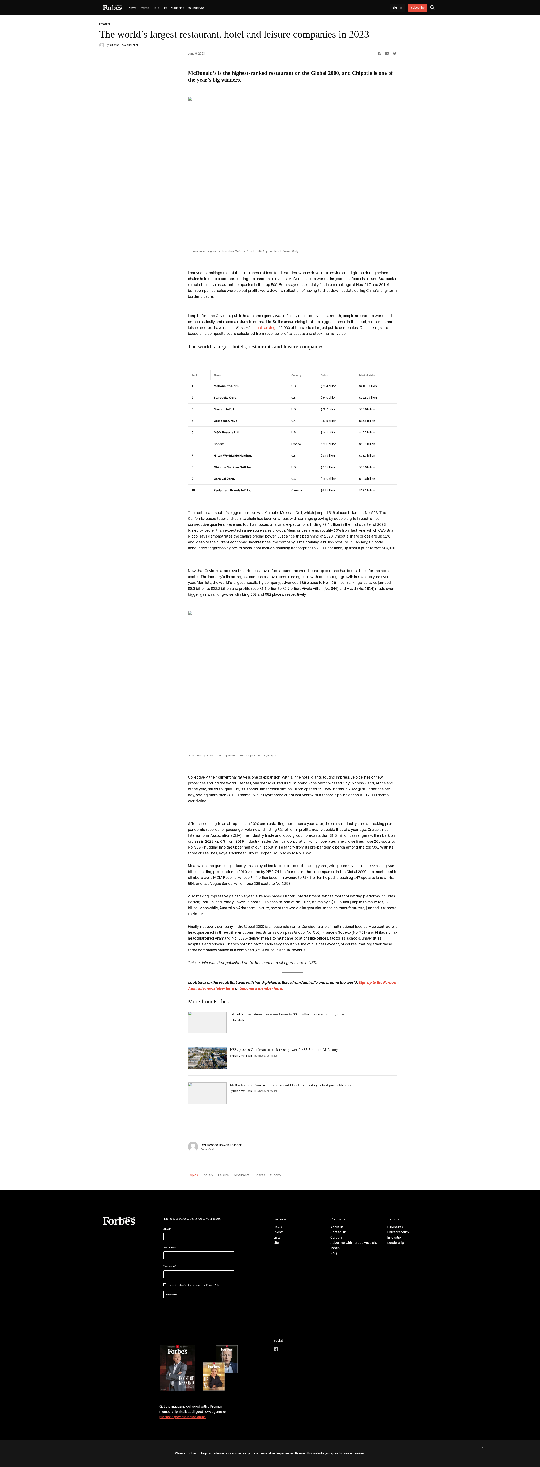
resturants (242, 1175)
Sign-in (397, 7)
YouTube (309, 1349)
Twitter (301, 1349)
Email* (167, 1228)
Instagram (292, 1349)
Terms (198, 1284)
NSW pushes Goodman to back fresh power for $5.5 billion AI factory (284, 1049)
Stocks (275, 1175)
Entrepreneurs (398, 1232)
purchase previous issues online (182, 1417)
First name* (169, 1247)
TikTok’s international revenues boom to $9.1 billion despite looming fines (287, 1014)
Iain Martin (239, 1020)
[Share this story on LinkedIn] (387, 53)
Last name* (169, 1266)
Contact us (338, 1232)
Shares (260, 1175)
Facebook (275, 1349)
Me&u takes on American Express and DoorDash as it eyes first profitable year (290, 1085)
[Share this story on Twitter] (394, 53)
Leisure (223, 1175)
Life (165, 8)
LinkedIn (284, 1349)
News (132, 8)
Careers (336, 1237)
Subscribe (418, 7)
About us (336, 1227)
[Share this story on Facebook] (379, 53)
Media (335, 1248)
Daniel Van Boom (243, 1055)
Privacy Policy (213, 1284)
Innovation (394, 1237)
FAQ (333, 1253)
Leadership (395, 1242)
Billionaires (395, 1227)
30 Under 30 (196, 8)
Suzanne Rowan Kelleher (123, 45)
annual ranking (262, 327)
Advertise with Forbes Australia (353, 1242)
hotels (208, 1175)
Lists (156, 8)
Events (144, 8)
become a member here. (261, 988)
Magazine (177, 8)
